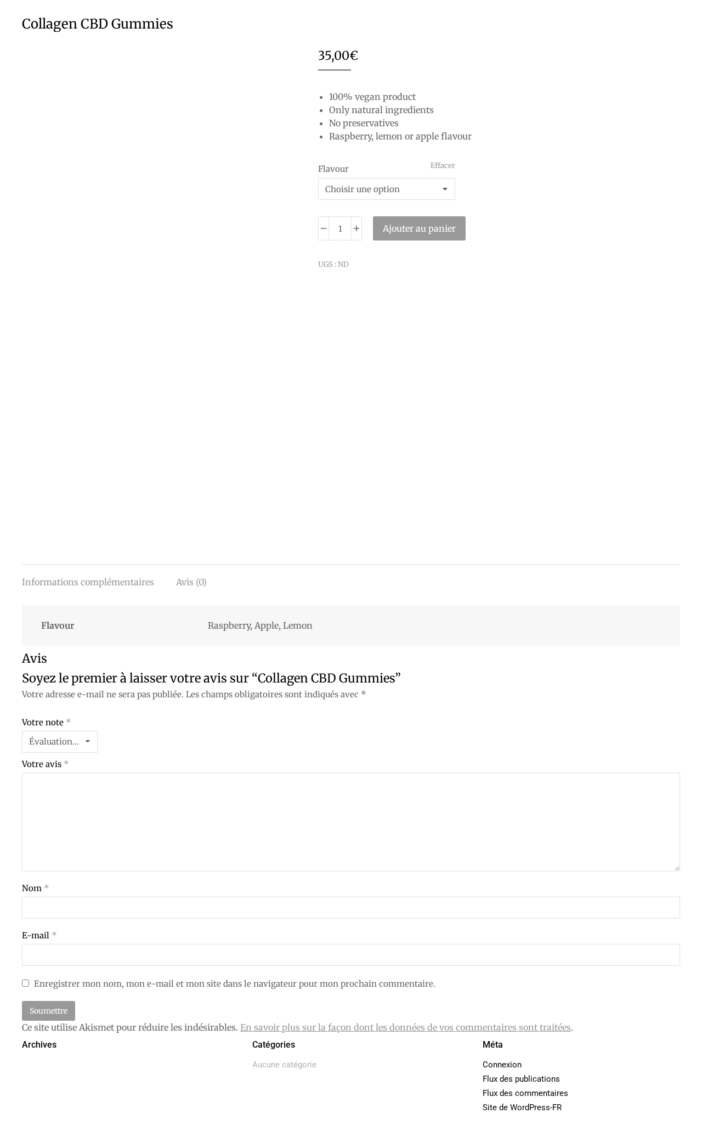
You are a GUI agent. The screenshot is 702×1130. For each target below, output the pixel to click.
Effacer (443, 165)
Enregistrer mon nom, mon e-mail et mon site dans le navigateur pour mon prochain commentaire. (234, 983)
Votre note (46, 722)
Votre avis (45, 764)
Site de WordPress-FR (522, 1107)
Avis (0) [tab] (191, 582)
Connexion (502, 1065)
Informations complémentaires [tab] (88, 582)
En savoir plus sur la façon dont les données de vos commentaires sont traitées (405, 1027)
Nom (35, 888)
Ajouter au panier (419, 228)
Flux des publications (521, 1079)
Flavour (333, 169)
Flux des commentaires (525, 1093)
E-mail (39, 935)
